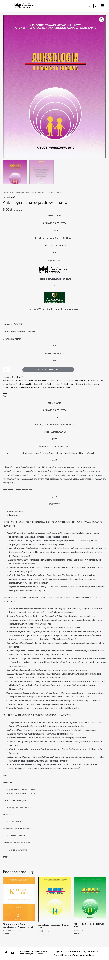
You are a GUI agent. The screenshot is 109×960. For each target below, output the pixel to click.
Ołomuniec (44, 384)
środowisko (95, 384)
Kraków (100, 380)
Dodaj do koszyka (48, 369)
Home (5, 192)
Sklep (12, 192)
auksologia (59, 380)
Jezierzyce (91, 380)
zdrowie (66, 387)
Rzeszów (79, 384)
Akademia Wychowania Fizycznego (39, 380)
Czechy (75, 380)
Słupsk (86, 384)
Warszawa (45, 387)
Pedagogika (55, 384)
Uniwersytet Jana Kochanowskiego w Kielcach (22, 387)
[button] (101, 19)
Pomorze (71, 384)
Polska (63, 384)
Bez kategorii (21, 192)
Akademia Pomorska (15, 380)
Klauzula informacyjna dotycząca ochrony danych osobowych (33, 952)
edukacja (83, 380)
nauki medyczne (18, 384)
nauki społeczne (32, 384)
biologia (68, 380)
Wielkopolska (56, 387)
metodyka (7, 384)
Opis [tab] (5, 396)
